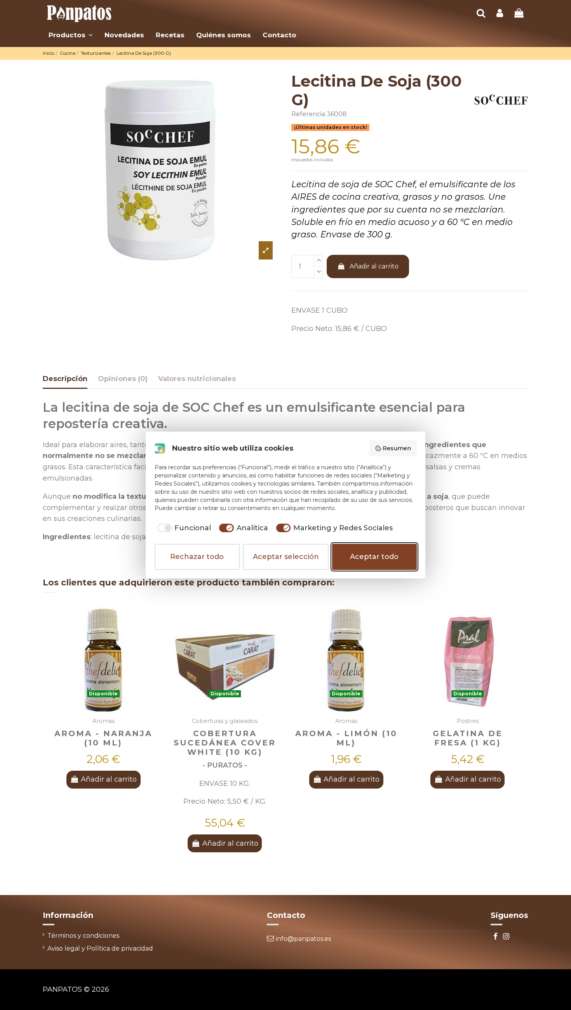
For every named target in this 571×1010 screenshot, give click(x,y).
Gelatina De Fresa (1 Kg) (468, 738)
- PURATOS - (224, 765)
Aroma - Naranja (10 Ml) (103, 738)
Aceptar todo (374, 556)
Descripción (65, 378)
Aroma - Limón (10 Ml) (346, 738)
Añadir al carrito (374, 266)
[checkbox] (183, 528)
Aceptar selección (286, 556)
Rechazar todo (197, 556)
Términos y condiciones (83, 935)
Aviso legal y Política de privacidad (100, 948)
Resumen (397, 448)
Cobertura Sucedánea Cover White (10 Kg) (225, 743)
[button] (71, 35)
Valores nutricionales (197, 378)
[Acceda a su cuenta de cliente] (500, 13)
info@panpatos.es (303, 938)
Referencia (308, 114)
